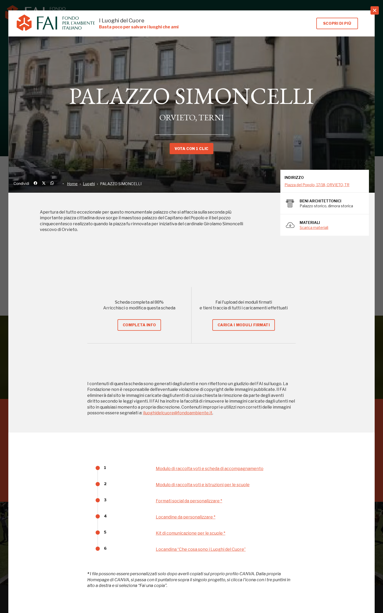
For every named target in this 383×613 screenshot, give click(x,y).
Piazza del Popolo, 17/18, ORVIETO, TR (317, 185)
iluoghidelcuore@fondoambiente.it (177, 412)
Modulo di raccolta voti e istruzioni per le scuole (203, 484)
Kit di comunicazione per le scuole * (190, 533)
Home (72, 184)
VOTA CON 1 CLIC (191, 148)
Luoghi (89, 184)
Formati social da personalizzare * (189, 500)
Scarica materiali (314, 227)
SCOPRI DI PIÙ (337, 23)
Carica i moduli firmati (244, 325)
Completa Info (139, 325)
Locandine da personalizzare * (185, 517)
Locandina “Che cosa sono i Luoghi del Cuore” (201, 549)
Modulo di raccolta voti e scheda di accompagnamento (209, 468)
